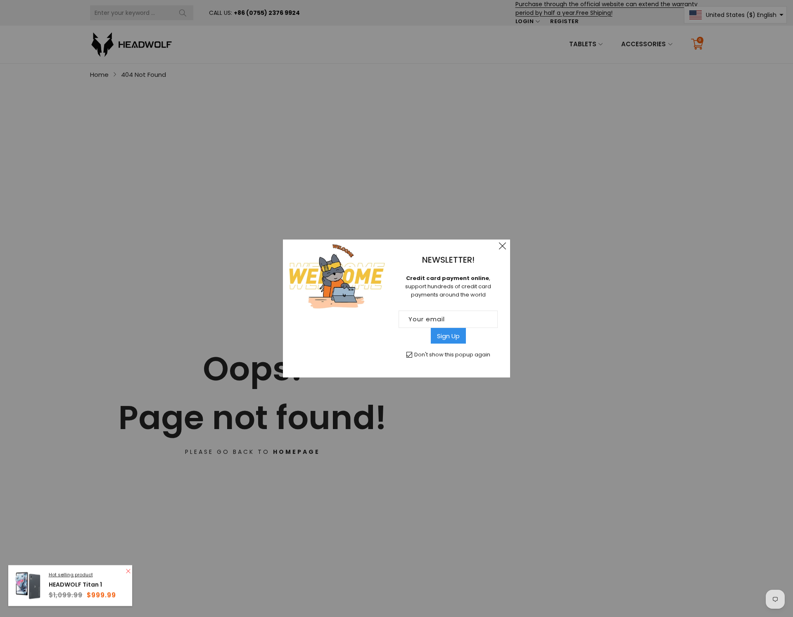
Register (564, 21)
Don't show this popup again (452, 354)
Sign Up (448, 336)
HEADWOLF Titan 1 (75, 583)
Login (524, 21)
